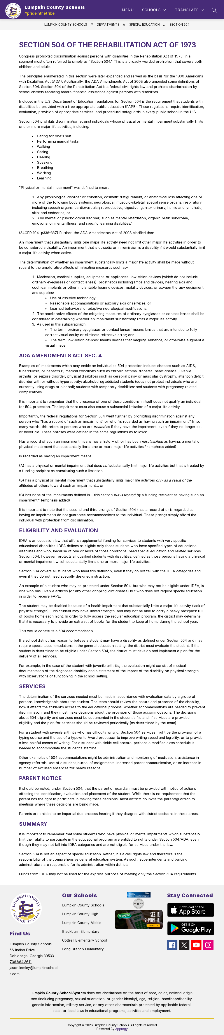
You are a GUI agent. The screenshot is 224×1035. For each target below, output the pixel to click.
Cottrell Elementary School (84, 940)
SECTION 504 (179, 24)
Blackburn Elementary (80, 931)
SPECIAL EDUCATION (144, 24)
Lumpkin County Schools (65, 24)
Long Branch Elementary (83, 949)
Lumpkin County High (80, 914)
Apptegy (121, 1029)
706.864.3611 (21, 962)
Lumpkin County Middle (81, 922)
